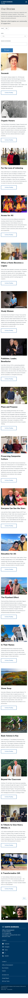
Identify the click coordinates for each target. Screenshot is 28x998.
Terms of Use (3, 989)
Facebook (6, 944)
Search (7, 50)
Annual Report (5, 978)
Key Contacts (5, 968)
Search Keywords (6, 41)
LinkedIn (6, 956)
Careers (4, 971)
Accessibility (9, 989)
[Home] (9, 2)
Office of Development (7, 965)
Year (2, 28)
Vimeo (6, 950)
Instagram (6, 947)
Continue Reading (11, 92)
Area (2, 33)
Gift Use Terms (5, 981)
